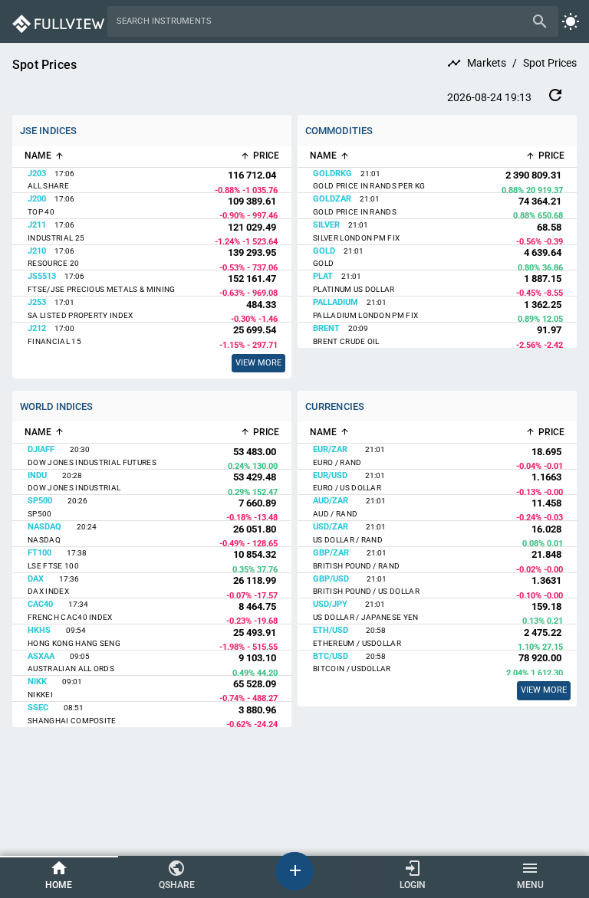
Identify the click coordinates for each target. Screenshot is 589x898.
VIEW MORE (544, 690)
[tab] (59, 876)
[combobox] (321, 21)
